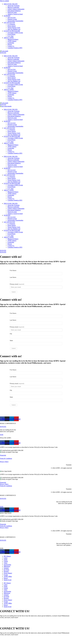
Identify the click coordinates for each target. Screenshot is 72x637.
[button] (1, 548)
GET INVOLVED (9, 22)
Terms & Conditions (6, 458)
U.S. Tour (10, 36)
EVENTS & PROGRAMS (12, 31)
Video (5, 563)
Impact (6, 578)
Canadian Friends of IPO (15, 48)
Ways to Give (12, 17)
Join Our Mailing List (14, 29)
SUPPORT (7, 16)
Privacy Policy (4, 461)
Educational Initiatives (14, 11)
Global (6, 561)
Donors (10, 44)
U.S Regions (11, 24)
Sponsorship (7, 564)
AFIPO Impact (12, 41)
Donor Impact (12, 26)
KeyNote (6, 570)
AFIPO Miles (8, 576)
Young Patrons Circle (14, 27)
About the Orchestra (14, 5)
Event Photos (11, 34)
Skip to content (4, 1)
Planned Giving (12, 19)
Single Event (7, 580)
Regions (6, 571)
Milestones (7, 566)
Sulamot (6, 568)
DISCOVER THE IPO (11, 4)
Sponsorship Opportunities (15, 21)
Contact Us (11, 46)
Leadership (11, 43)
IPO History (7, 556)
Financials (3, 455)
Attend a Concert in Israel (15, 14)
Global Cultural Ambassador (16, 9)
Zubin (5, 559)
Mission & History (13, 39)
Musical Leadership (13, 7)
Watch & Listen (12, 12)
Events (6, 575)
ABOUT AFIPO (9, 37)
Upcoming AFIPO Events (15, 32)
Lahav (6, 558)
